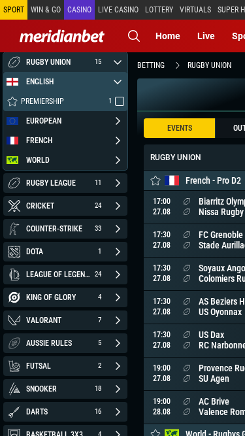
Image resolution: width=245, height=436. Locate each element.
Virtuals (195, 9)
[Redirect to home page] (62, 36)
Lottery (159, 9)
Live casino (118, 9)
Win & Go (46, 9)
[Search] (134, 36)
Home (167, 36)
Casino (79, 9)
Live (206, 36)
